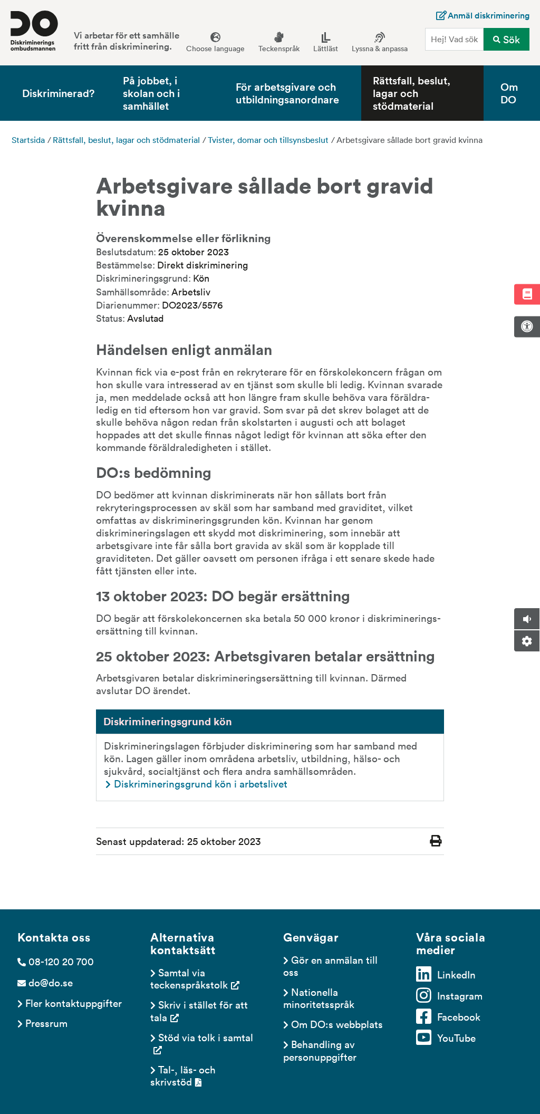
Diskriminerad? (58, 92)
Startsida (28, 140)
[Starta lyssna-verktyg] (527, 619)
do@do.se (50, 982)
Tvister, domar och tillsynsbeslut (268, 140)
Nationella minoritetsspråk (318, 998)
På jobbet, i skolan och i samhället (151, 93)
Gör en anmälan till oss (331, 965)
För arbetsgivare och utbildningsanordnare (287, 92)
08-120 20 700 (61, 961)
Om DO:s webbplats (337, 1024)
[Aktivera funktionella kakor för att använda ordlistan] (527, 294)
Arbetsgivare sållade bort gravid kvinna (409, 140)
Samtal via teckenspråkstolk (189, 978)
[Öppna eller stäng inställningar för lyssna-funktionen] (527, 641)
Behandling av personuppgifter (320, 1050)
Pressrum (46, 1023)
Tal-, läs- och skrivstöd (184, 1075)
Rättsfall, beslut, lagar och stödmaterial (411, 93)
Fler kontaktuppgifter (73, 1003)
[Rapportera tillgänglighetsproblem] (527, 326)
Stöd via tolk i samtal (205, 1037)
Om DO (509, 92)
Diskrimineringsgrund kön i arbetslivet (200, 783)
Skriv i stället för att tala (200, 1010)
